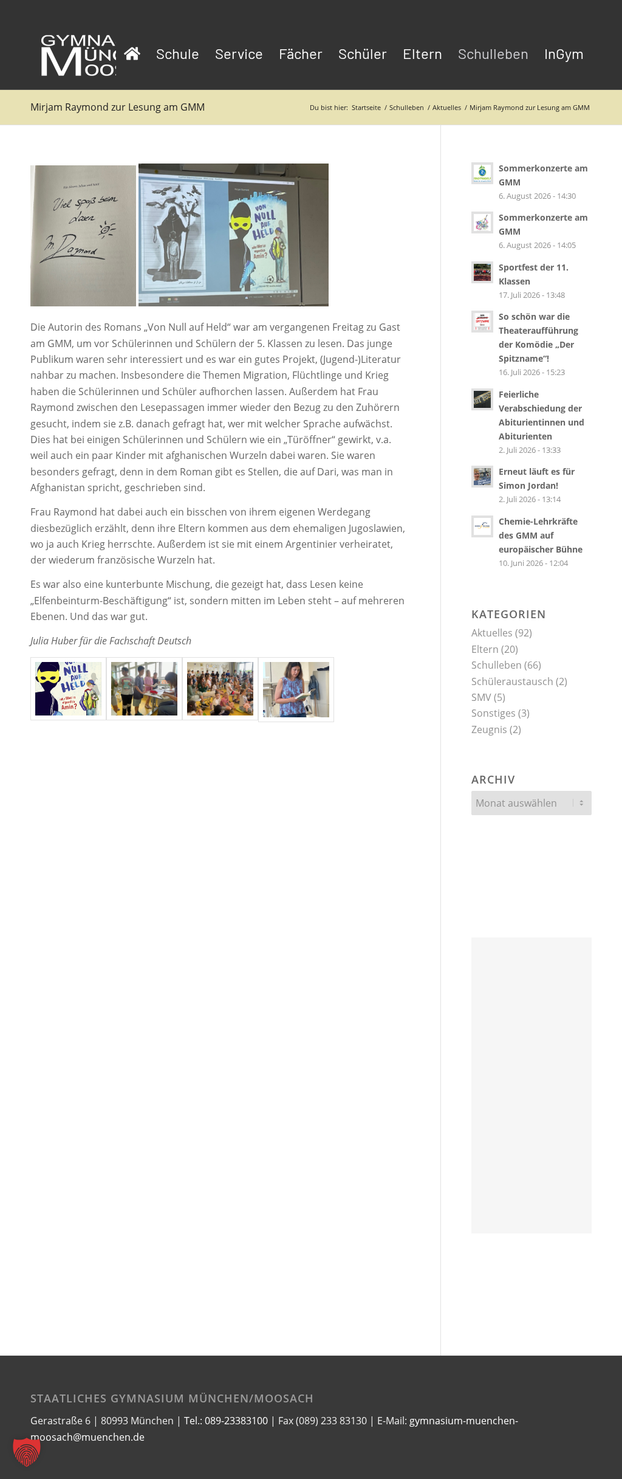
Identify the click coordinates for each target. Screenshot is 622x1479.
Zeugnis (489, 729)
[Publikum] (220, 689)
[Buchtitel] (68, 689)
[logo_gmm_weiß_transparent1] (103, 53)
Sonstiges (493, 713)
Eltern (485, 649)
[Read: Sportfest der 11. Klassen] (482, 272)
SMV (481, 697)
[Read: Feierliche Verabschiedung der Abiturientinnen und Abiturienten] (482, 399)
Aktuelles (492, 633)
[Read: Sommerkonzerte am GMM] (482, 173)
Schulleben (496, 665)
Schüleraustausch (512, 681)
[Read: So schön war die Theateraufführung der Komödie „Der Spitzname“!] (482, 322)
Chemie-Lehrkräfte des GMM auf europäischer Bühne (541, 535)
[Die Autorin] (296, 689)
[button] (26, 1452)
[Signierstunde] (144, 689)
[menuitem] (132, 53)
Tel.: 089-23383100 (226, 1420)
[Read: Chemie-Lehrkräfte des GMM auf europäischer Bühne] (482, 526)
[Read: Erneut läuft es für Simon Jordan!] (482, 477)
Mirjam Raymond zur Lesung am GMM (117, 107)
